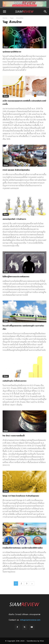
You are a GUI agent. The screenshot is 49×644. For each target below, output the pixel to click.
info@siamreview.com (30, 619)
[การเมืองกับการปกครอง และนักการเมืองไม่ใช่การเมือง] (24, 533)
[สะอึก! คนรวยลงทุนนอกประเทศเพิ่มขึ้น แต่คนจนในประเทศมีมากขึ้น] (24, 86)
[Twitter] (24, 627)
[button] (4, 11)
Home (5, 18)
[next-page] (32, 583)
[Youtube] (31, 627)
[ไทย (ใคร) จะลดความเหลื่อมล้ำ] (24, 421)
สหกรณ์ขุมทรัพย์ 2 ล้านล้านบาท (14, 219)
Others (5, 47)
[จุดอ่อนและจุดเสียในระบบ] (24, 37)
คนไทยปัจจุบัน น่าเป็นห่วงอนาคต (14, 380)
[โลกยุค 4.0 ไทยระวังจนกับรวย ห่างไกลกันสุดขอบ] (24, 481)
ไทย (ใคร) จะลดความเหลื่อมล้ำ (14, 435)
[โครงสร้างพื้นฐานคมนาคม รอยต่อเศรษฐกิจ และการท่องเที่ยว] (24, 311)
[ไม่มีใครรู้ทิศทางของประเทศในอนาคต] (24, 262)
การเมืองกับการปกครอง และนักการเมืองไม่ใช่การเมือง (23, 547)
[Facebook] (17, 627)
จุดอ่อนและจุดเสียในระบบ (12, 51)
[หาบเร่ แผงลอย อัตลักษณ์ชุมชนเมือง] (24, 155)
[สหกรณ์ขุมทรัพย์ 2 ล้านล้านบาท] (24, 205)
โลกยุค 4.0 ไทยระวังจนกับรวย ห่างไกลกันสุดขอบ (21, 495)
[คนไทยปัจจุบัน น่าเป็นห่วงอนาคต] (24, 366)
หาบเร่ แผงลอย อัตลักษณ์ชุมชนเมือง (16, 170)
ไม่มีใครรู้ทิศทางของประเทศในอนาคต (16, 276)
